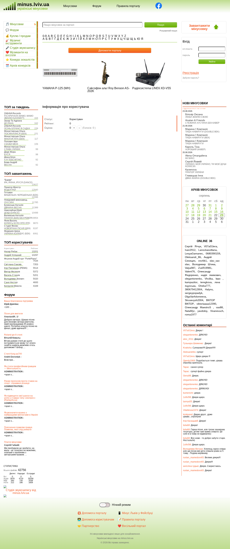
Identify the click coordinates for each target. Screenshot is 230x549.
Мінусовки (70, 6)
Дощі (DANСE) (11, 213)
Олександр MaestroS (199, 307)
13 (204, 211)
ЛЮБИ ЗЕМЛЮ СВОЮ (196, 117)
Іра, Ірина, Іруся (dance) (18, 182)
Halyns (209, 289)
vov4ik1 (202, 260)
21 (210, 215)
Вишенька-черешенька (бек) (21, 195)
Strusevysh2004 (194, 300)
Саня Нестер (11, 282)
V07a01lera (210, 246)
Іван (219, 278)
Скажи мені (11, 144)
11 (192, 211)
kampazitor (191, 282)
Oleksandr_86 (193, 257)
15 (215, 211)
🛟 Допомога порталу (91, 513)
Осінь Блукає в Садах (17, 128)
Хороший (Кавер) (195, 149)
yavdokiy (202, 310)
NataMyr (190, 310)
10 (187, 211)
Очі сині (9, 202)
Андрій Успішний (12, 255)
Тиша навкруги (194, 143)
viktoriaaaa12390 (206, 303)
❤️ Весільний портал (132, 525)
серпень (204, 195)
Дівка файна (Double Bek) (200, 178)
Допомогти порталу (109, 50)
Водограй (10, 190)
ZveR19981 (204, 267)
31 (210, 205)
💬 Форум (12, 30)
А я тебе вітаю (12, 159)
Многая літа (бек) (14, 139)
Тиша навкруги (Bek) (197, 137)
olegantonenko (193, 278)
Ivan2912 (190, 249)
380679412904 (193, 289)
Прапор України (194, 172)
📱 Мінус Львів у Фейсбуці (135, 513)
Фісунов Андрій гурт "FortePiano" (20, 258)
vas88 (219, 307)
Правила (128, 6)
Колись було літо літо (17, 223)
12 (198, 211)
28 (192, 205)
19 (198, 215)
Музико (189, 158)
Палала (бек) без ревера (18, 218)
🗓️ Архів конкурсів (18, 65)
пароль (186, 55)
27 (187, 205)
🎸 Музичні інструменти (14, 42)
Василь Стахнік (12, 275)
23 (221, 215)
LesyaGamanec (194, 253)
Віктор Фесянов (12, 271)
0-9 (45, 35)
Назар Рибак (10, 251)
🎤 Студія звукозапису (20, 47)
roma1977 (191, 314)
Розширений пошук (168, 31)
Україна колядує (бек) (17, 233)
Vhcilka (209, 278)
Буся (7, 154)
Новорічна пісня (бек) (17, 228)
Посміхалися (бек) (15, 133)
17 (187, 215)
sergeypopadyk (193, 293)
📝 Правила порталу (131, 519)
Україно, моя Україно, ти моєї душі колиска (205, 165)
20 (204, 215)
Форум (96, 6)
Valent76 (190, 271)
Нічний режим (121, 504)
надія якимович (210, 275)
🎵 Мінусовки (15, 24)
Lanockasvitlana (207, 249)
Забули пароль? (191, 78)
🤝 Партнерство (88, 525)
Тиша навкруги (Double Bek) (202, 131)
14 (210, 211)
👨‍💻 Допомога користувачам (95, 519)
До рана (8, 123)
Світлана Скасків (12, 264)
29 (198, 205)
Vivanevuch (216, 310)
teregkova (206, 282)
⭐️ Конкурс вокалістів (20, 59)
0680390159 (213, 253)
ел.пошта (187, 49)
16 (221, 211)
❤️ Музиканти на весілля (17, 54)
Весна (8, 165)
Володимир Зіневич (14, 279)
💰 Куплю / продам (18, 35)
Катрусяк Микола (13, 286)
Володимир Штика (203, 264)
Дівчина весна (13, 207)
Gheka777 (204, 285)
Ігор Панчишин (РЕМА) (15, 268)
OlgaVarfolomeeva (195, 296)
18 (192, 215)
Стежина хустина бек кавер (202, 123)
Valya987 (190, 267)
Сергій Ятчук (193, 246)
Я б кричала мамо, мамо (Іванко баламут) (18, 117)
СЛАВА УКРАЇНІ (12, 149)
